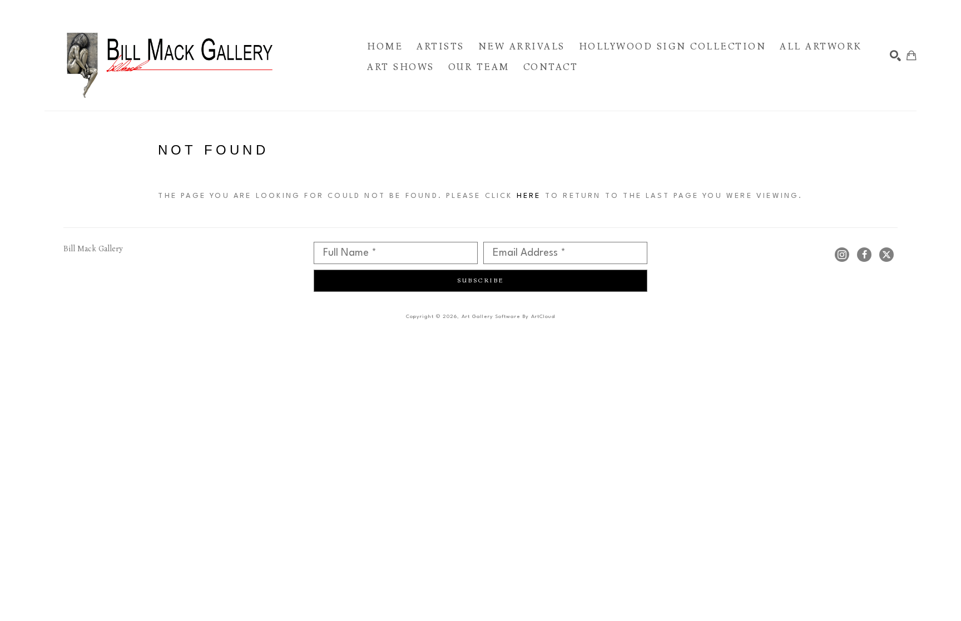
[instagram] (842, 254)
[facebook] (864, 254)
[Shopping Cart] (911, 55)
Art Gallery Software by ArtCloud (508, 316)
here (529, 196)
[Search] (895, 55)
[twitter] (886, 254)
